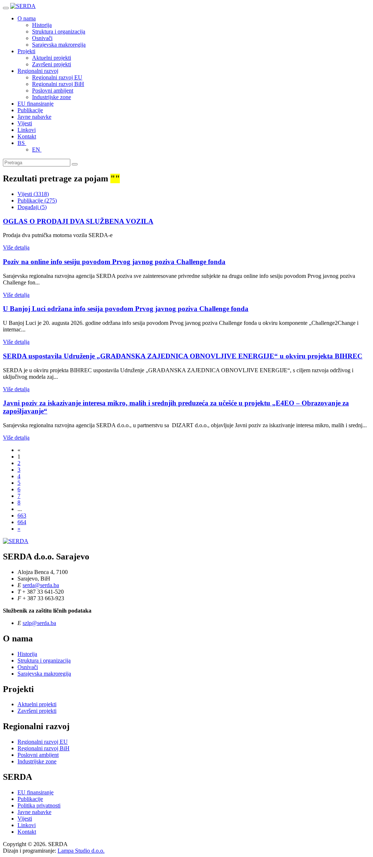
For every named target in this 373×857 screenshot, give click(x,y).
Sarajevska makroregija (59, 45)
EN (37, 149)
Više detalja (16, 247)
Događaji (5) (32, 207)
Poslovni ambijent (52, 90)
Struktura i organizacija (58, 31)
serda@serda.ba (41, 585)
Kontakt (26, 136)
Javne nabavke (34, 117)
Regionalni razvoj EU (57, 77)
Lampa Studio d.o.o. (81, 851)
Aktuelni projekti (51, 58)
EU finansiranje (35, 104)
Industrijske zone (51, 97)
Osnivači (42, 38)
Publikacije (30, 110)
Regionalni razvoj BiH (58, 84)
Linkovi (26, 130)
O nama (26, 18)
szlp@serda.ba (39, 623)
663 (21, 515)
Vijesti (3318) (33, 194)
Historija (42, 25)
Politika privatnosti (38, 805)
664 (21, 522)
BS (21, 143)
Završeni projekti (51, 64)
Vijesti (24, 123)
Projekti (26, 51)
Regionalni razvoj (37, 71)
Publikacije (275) (37, 200)
